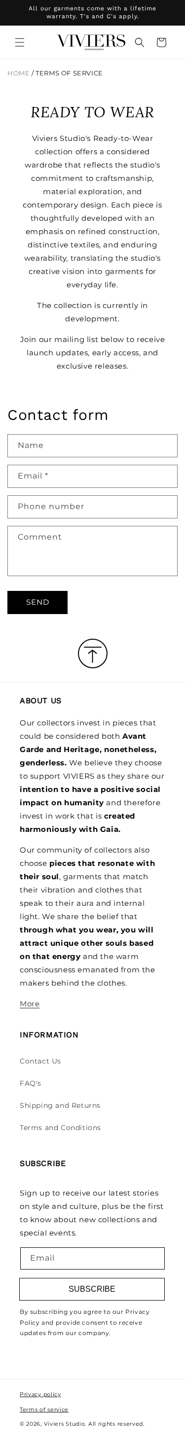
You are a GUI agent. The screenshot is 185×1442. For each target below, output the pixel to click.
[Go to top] (93, 654)
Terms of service (44, 1409)
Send (37, 602)
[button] (20, 42)
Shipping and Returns (60, 1105)
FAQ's (30, 1083)
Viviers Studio (64, 1423)
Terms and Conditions (60, 1127)
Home (18, 73)
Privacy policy (40, 1394)
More (29, 1003)
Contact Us (40, 1061)
